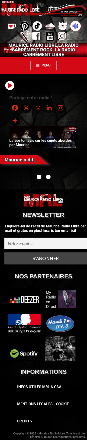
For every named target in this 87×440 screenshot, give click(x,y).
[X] (26, 108)
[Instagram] (60, 108)
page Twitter (24, 37)
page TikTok (37, 26)
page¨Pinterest (24, 25)
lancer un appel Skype (75, 26)
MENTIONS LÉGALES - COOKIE (43, 404)
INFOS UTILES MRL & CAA (39, 387)
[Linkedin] (49, 108)
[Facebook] (15, 108)
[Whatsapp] (37, 108)
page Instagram (63, 37)
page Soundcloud (50, 26)
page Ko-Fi (11, 26)
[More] (15, 120)
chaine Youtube (50, 37)
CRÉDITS (24, 421)
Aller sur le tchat (63, 26)
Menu (46, 65)
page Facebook (37, 37)
